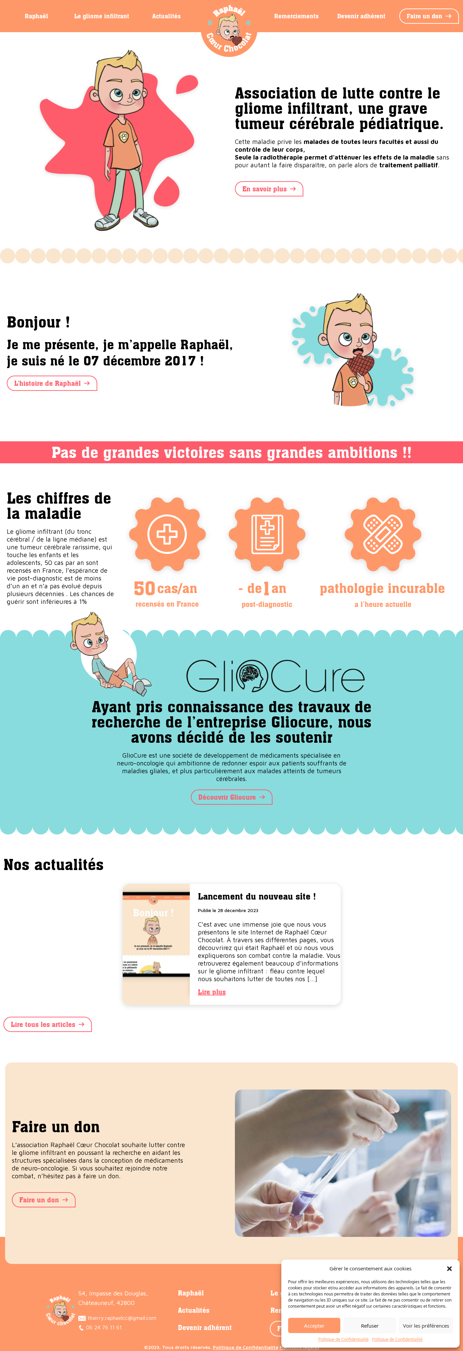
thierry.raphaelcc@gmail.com (121, 1318)
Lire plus (212, 991)
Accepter (314, 1325)
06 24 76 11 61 (103, 1327)
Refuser (370, 1325)
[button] (449, 1268)
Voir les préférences (426, 1325)
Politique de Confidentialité (343, 1339)
